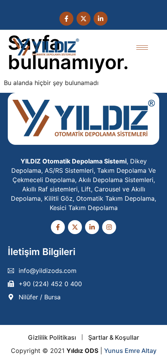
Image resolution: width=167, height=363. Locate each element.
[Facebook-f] (66, 19)
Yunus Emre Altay (130, 350)
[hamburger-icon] (142, 47)
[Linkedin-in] (101, 19)
